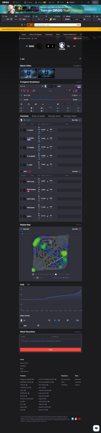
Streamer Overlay (25, 399)
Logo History (24, 371)
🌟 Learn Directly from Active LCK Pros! (12, 29)
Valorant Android (44, 390)
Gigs (21, 410)
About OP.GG (24, 363)
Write (50, 350)
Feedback (64, 385)
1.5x (41, 277)
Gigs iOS (41, 399)
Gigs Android (43, 396)
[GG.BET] (30, 24)
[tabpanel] (50, 170)
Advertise (78, 382)
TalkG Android (43, 401)
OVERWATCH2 (24, 388)
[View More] (82, 2)
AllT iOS (41, 388)
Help (62, 382)
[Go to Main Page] (5, 2)
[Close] (99, 9)
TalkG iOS (42, 404)
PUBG (22, 390)
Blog (21, 369)
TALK (21, 404)
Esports (22, 407)
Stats (17, 2)
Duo (21, 401)
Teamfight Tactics (25, 382)
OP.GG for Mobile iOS (45, 382)
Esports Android (44, 407)
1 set (22, 59)
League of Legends (26, 379)
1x (37, 277)
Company (23, 366)
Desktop (22, 396)
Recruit (77, 385)
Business (78, 379)
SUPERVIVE (23, 393)
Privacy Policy (65, 379)
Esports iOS (42, 410)
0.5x (34, 277)
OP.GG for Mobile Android (46, 379)
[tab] (25, 116)
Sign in (95, 2)
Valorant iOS (43, 393)
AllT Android (42, 385)
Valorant (23, 385)
